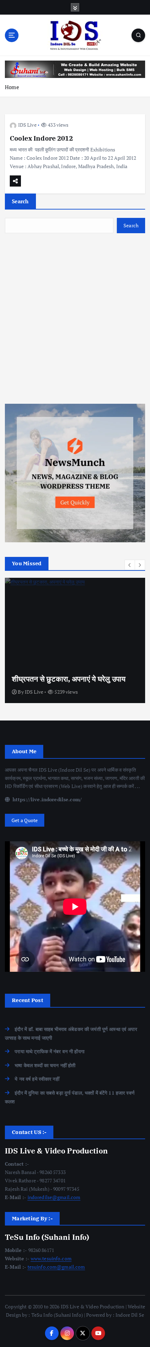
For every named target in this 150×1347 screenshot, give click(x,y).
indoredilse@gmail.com (54, 1197)
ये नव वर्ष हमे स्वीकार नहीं (37, 1079)
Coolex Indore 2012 (41, 138)
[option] (75, 640)
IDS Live (27, 124)
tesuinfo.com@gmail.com (56, 1266)
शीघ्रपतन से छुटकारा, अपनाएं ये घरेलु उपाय (69, 679)
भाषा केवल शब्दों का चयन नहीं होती (45, 1065)
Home (12, 87)
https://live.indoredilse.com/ (46, 799)
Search (20, 201)
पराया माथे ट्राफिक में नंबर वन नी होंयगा (49, 1051)
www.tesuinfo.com (51, 1258)
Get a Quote (25, 820)
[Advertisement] (75, 318)
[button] (130, 565)
